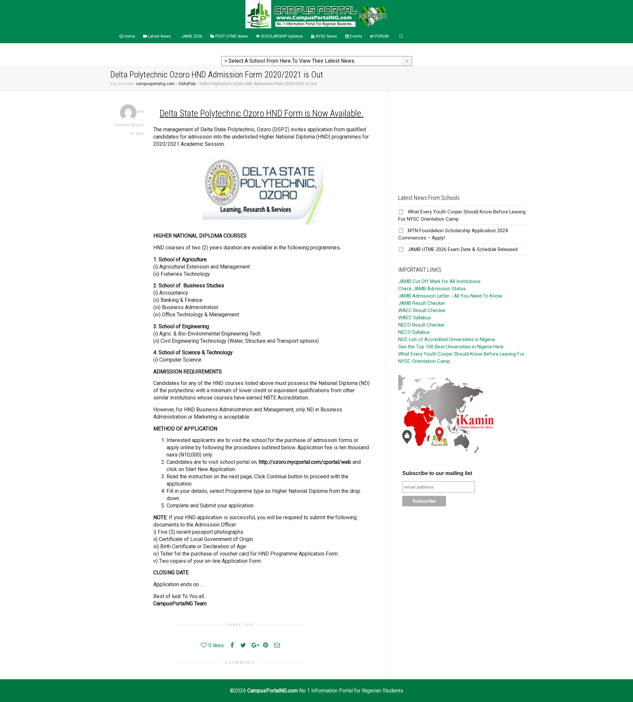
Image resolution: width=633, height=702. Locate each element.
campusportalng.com (155, 83)
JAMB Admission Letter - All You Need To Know (450, 296)
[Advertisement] (462, 137)
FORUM (382, 36)
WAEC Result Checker (422, 310)
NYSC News (326, 36)
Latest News (159, 36)
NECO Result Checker (421, 325)
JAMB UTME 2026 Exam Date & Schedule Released (463, 249)
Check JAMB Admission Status (432, 289)
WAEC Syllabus (414, 318)
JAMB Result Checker (421, 303)
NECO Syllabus (414, 332)
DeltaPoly (187, 83)
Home (129, 36)
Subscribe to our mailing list (437, 473)
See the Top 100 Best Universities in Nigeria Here (450, 347)
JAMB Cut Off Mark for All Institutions (439, 281)
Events (355, 36)
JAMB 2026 (191, 36)
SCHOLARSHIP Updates (281, 36)
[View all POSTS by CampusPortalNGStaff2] (128, 112)
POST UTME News (231, 36)
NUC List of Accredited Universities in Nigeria (446, 339)
